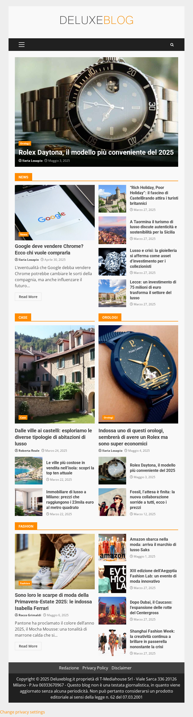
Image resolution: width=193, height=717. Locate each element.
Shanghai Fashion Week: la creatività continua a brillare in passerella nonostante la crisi (112, 642)
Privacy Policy (95, 668)
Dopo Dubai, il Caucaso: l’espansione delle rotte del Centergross (112, 611)
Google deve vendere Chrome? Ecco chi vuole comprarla (55, 212)
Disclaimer (122, 668)
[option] (96, 112)
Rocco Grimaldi (30, 615)
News (23, 234)
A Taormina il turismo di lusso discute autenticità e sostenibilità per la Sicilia (112, 230)
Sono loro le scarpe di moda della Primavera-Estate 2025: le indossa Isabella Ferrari (55, 561)
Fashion (25, 583)
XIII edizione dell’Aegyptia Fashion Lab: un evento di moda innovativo (112, 579)
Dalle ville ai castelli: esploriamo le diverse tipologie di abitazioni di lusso (55, 374)
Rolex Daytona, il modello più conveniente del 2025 (96, 112)
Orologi (25, 143)
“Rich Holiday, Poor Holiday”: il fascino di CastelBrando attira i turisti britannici (112, 199)
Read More (28, 296)
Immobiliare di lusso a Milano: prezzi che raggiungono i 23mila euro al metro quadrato (28, 502)
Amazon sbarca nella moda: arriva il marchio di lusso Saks (112, 548)
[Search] (172, 45)
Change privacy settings (22, 712)
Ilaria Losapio (32, 160)
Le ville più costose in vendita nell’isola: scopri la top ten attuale (28, 470)
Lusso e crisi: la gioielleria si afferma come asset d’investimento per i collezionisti (112, 262)
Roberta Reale (29, 450)
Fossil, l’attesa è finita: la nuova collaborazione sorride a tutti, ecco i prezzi (112, 502)
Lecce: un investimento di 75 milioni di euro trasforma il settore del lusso (112, 293)
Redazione (69, 668)
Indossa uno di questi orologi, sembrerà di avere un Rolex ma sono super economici (138, 374)
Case (23, 417)
